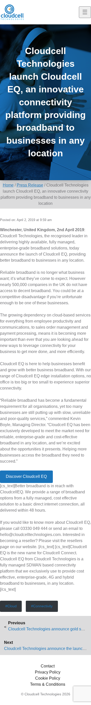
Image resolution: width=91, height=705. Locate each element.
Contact (48, 666)
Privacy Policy (47, 672)
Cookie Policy (47, 678)
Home (8, 185)
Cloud (12, 606)
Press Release (30, 185)
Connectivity (43, 606)
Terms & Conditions (47, 684)
